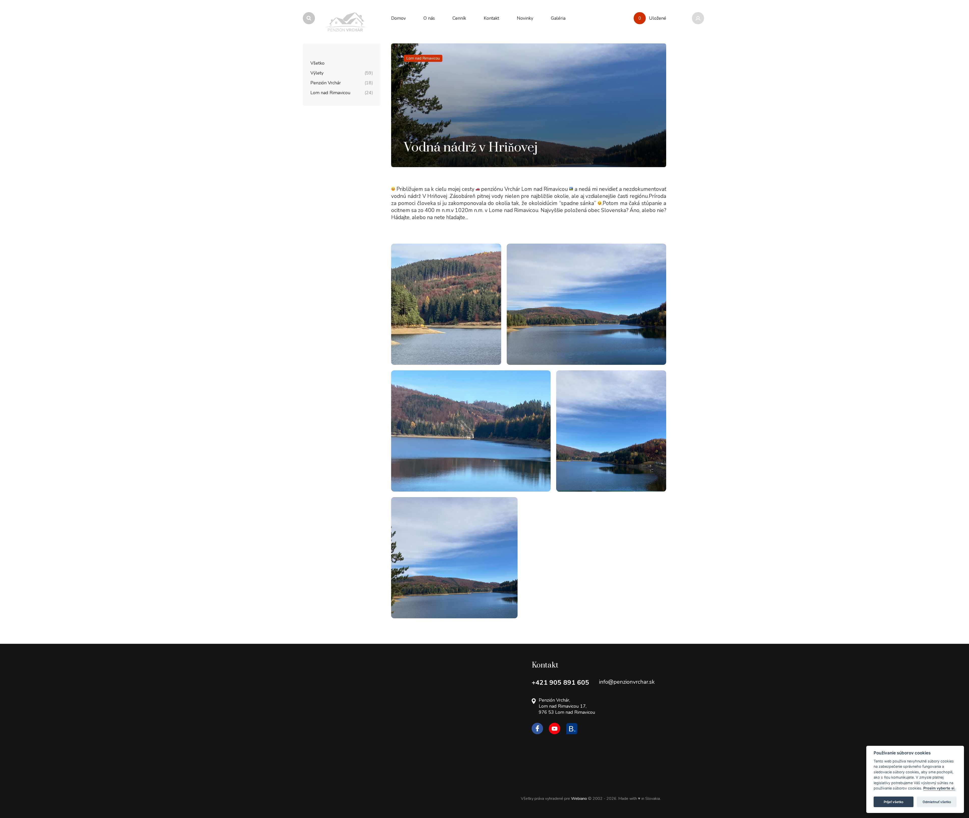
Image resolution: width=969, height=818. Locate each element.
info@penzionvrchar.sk (627, 682)
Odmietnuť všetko (937, 802)
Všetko (317, 63)
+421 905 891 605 (560, 682)
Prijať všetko (893, 802)
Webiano (579, 798)
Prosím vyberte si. (939, 788)
